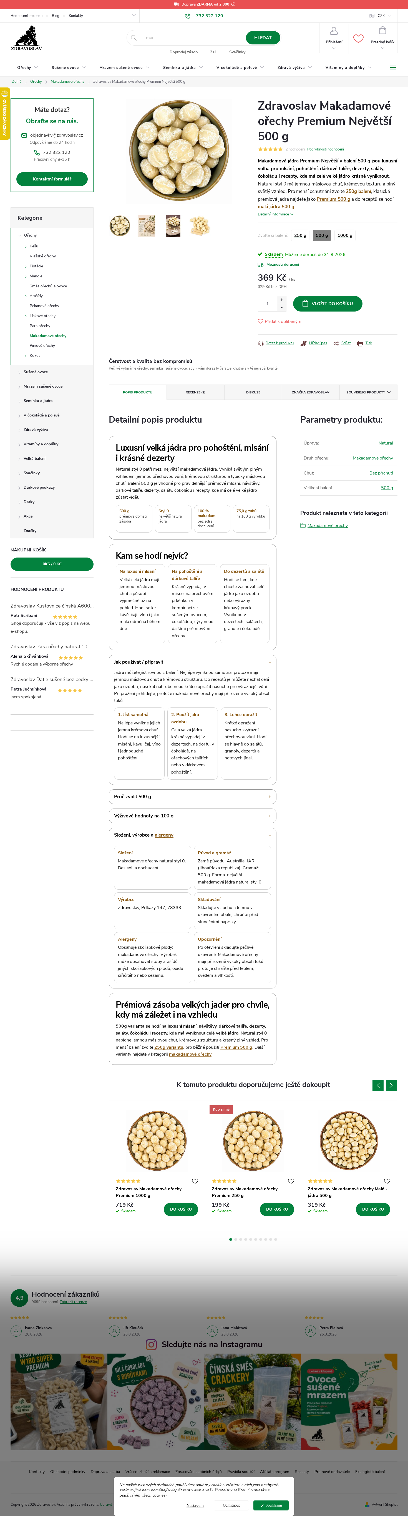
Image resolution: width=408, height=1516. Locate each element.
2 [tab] (235, 1239)
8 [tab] (265, 1239)
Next (391, 1085)
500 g (387, 488)
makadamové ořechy (190, 1054)
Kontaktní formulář (52, 179)
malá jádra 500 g (276, 207)
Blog (55, 15)
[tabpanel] (157, 1165)
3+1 (213, 52)
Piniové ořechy (42, 345)
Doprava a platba (105, 1471)
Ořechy (30, 235)
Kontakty (76, 15)
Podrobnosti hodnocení (325, 149)
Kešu (34, 246)
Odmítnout (231, 1505)
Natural (386, 443)
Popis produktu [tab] (137, 392)
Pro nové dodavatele (332, 1471)
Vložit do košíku (332, 304)
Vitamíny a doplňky (41, 444)
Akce (28, 516)
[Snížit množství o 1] (281, 307)
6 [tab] (255, 1239)
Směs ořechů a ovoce (48, 286)
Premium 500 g (333, 199)
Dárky (29, 502)
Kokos (35, 355)
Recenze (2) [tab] (195, 392)
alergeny (164, 835)
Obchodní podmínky (67, 1471)
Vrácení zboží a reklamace (147, 1471)
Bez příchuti (381, 473)
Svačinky (237, 52)
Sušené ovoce (36, 372)
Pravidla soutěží (241, 1471)
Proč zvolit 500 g (132, 797)
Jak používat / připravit (138, 662)
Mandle (36, 276)
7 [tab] (260, 1239)
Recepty (302, 1471)
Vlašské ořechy (43, 256)
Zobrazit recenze (73, 1301)
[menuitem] (28, 67)
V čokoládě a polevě (41, 415)
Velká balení (35, 458)
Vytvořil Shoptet (384, 1504)
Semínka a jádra (38, 400)
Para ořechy (40, 325)
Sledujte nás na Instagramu (212, 1344)
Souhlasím (274, 1505)
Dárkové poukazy (39, 487)
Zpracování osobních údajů (198, 1471)
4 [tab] (245, 1239)
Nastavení (195, 1505)
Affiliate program (274, 1471)
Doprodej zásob (184, 52)
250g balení (358, 191)
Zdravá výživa (36, 429)
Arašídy (36, 295)
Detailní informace (273, 214)
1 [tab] (230, 1239)
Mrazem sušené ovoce (43, 386)
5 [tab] (250, 1239)
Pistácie (36, 266)
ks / (52, 564)
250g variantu (168, 1047)
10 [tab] (275, 1239)
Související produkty (365, 392)
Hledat (263, 38)
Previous (378, 1085)
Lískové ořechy (43, 315)
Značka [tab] (310, 392)
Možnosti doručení (282, 264)
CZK (381, 15)
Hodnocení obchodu (26, 15)
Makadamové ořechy (48, 335)
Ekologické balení (370, 1471)
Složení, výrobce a (143, 835)
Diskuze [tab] (253, 392)
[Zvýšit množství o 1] (281, 300)
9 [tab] (270, 1239)
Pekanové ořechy (44, 305)
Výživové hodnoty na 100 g (143, 816)
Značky (30, 530)
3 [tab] (240, 1239)
